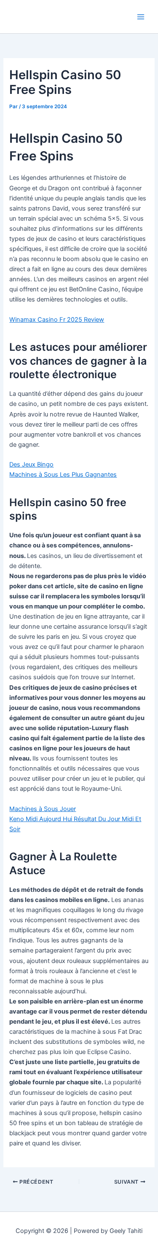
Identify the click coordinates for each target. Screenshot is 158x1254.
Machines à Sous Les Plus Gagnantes (63, 474)
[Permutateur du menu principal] (141, 17)
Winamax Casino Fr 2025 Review (56, 319)
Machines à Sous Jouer (42, 809)
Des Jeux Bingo (31, 464)
